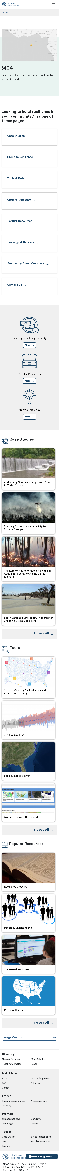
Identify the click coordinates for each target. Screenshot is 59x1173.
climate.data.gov (10, 1119)
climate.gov (8, 1123)
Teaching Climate (11, 1064)
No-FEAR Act (34, 1167)
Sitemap (35, 1083)
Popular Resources (40, 1141)
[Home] (12, 4)
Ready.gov (8, 1170)
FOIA (41, 1164)
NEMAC (35, 1123)
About (5, 1078)
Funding (6, 1146)
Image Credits (12, 1037)
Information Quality (13, 1167)
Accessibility (28, 1164)
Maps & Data (37, 1059)
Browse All (41, 633)
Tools (5, 1141)
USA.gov (35, 1119)
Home (5, 12)
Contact (6, 1088)
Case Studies (9, 1136)
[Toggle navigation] (53, 4)
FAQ (4, 1083)
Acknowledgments (40, 1078)
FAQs (33, 1064)
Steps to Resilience (41, 1136)
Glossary (6, 1105)
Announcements (39, 1101)
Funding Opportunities (13, 1101)
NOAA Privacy (10, 1164)
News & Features (11, 1059)
